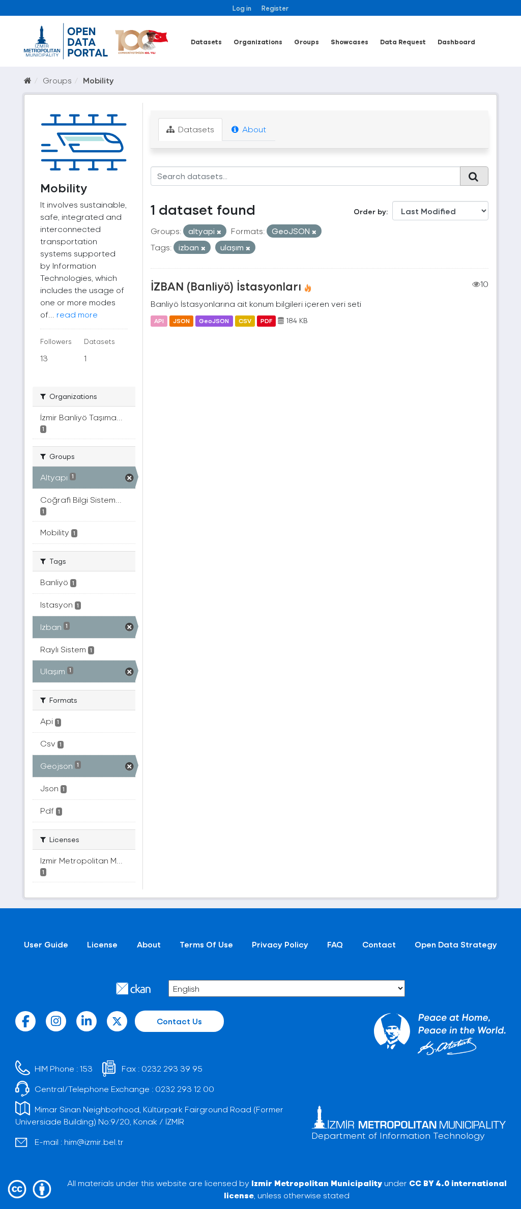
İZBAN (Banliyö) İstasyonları (226, 286)
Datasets (206, 41)
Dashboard (456, 41)
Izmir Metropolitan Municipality (316, 1182)
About (253, 129)
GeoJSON (214, 320)
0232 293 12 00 (184, 1088)
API (159, 320)
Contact (379, 944)
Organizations (258, 41)
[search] (474, 176)
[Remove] (219, 232)
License (102, 944)
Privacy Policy (280, 944)
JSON (181, 320)
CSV (245, 320)
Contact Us (179, 1021)
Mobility (98, 80)
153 (86, 1068)
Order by (370, 211)
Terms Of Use (206, 944)
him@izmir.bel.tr (94, 1141)
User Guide (46, 944)
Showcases (349, 41)
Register (275, 8)
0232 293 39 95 (171, 1068)
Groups (306, 41)
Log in (242, 8)
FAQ (335, 944)
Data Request (403, 41)
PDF (266, 320)
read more (77, 314)
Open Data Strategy (456, 944)
